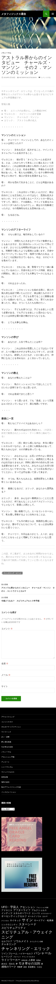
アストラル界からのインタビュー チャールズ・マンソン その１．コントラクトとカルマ (28, 587)
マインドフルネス (7, 772)
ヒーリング (6, 956)
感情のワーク (8, 966)
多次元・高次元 (8, 964)
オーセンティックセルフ (14, 916)
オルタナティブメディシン (11, 727)
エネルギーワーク (22, 913)
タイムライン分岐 (36, 941)
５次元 (39, 967)
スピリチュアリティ (13, 927)
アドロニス (6, 910)
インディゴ (6, 913)
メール (5, 675)
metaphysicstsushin (28, 77)
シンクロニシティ (9, 924)
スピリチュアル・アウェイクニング (26, 934)
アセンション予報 (7, 757)
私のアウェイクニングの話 (11, 787)
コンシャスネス (7, 722)
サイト (4, 686)
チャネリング (8, 944)
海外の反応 (5, 782)
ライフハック (6, 732)
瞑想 (25, 967)
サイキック (15, 920)
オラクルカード (46, 913)
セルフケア (6, 941)
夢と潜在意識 (6, 742)
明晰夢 (19, 967)
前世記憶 (4, 777)
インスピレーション (8, 792)
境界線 (38, 960)
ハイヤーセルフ (26, 953)
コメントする (46, 77)
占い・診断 (5, 737)
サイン (27, 920)
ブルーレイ (17, 957)
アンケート (5, 762)
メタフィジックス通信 (13, 13)
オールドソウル (34, 916)
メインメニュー (52, 14)
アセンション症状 (42, 907)
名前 (4, 663)
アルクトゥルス (39, 910)
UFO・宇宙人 (10, 907)
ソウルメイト (21, 941)
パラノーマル (6, 53)
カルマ (45, 916)
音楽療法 (31, 967)
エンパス (36, 913)
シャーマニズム (7, 767)
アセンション (27, 907)
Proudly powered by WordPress (27, 981)
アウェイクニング (7, 717)
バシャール (43, 953)
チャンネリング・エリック (13, 573)
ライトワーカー (10, 959)
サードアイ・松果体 (44, 920)
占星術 (32, 960)
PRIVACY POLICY (7, 981)
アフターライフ (21, 910)
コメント (7, 628)
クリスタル (5, 920)
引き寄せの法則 (7, 747)
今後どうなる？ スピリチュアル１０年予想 (20, 599)
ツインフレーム (9, 953)
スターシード (27, 924)
